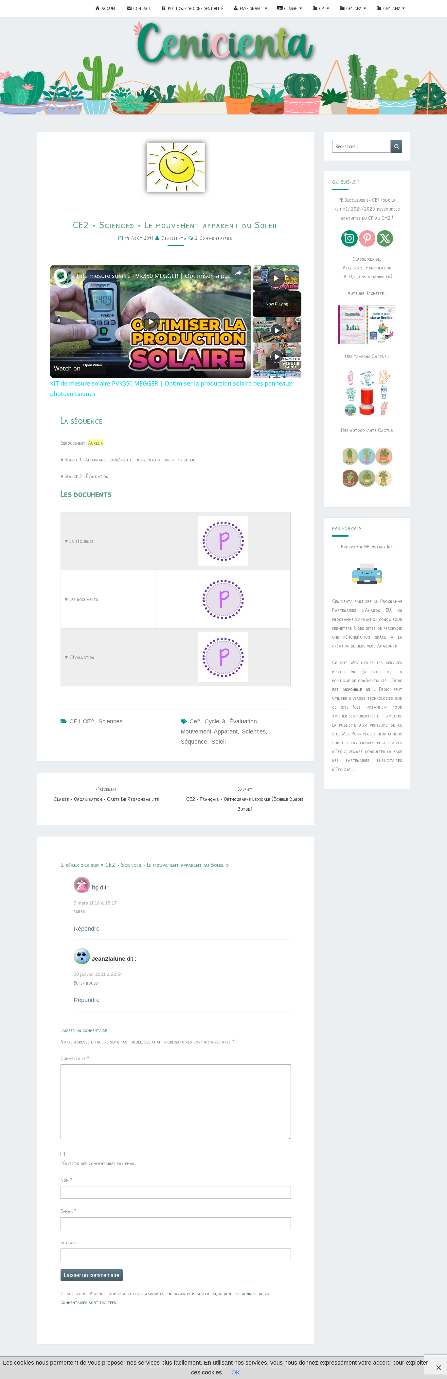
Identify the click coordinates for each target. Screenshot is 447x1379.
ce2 (194, 721)
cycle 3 (215, 721)
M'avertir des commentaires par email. (98, 1163)
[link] (60, 275)
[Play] (276, 330)
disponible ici (356, 689)
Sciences (110, 721)
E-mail (68, 1211)
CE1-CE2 (81, 721)
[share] (238, 273)
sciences (254, 731)
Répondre (86, 928)
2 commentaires (214, 238)
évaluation (243, 721)
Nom (66, 1179)
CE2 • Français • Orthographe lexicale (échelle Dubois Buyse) (245, 799)
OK (235, 1372)
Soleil (218, 741)
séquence (194, 741)
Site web (69, 1242)
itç (95, 887)
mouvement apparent (209, 731)
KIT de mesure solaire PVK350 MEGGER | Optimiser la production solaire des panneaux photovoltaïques (149, 276)
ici (349, 769)
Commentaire (75, 1058)
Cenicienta (174, 238)
